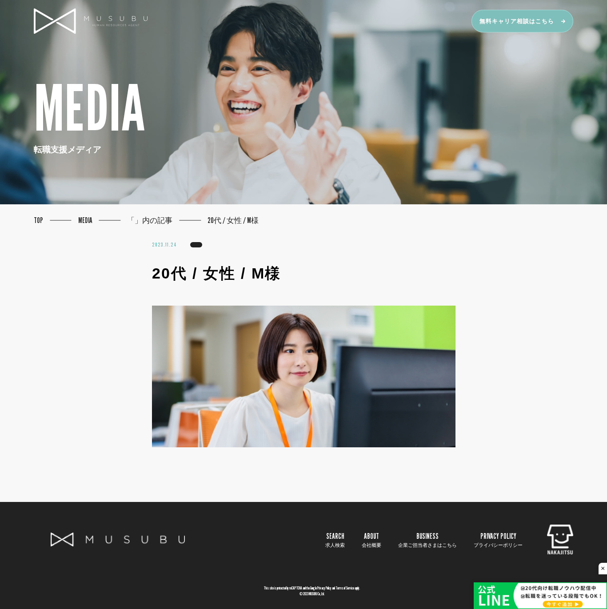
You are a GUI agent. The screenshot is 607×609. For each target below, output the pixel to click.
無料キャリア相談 (516, 21)
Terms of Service (344, 587)
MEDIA (85, 220)
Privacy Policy (324, 587)
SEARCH (335, 539)
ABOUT (371, 539)
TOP (38, 220)
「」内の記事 (149, 220)
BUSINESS (427, 539)
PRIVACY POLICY (498, 539)
